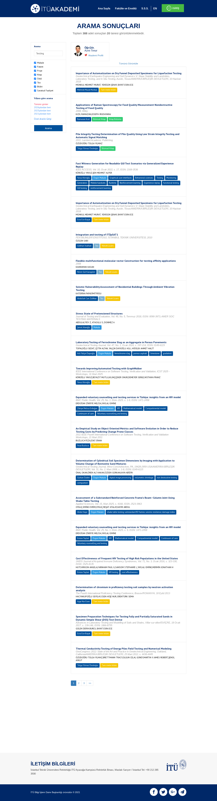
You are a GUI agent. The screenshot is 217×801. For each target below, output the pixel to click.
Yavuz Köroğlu (83, 177)
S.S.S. (145, 8)
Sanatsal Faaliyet (45, 90)
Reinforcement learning (130, 183)
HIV (118, 408)
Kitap (39, 74)
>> (90, 683)
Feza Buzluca (83, 445)
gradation (167, 353)
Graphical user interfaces (121, 177)
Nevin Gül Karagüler (86, 272)
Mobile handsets (98, 183)
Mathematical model (132, 408)
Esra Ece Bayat (83, 219)
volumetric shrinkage (144, 477)
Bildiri (40, 86)
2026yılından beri (42, 107)
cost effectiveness (130, 572)
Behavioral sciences (144, 177)
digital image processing (120, 477)
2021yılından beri (42, 113)
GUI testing (82, 188)
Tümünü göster (41, 104)
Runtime (112, 183)
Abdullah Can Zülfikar (87, 298)
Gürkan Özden (83, 477)
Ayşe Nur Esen (83, 601)
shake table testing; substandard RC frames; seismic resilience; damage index (141, 512)
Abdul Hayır (82, 512)
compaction (82, 482)
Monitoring (171, 177)
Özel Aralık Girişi (42, 118)
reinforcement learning (100, 188)
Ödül (39, 78)
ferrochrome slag (122, 353)
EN (155, 8)
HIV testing (113, 572)
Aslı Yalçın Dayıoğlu (86, 353)
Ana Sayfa (104, 8)
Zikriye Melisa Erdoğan (87, 408)
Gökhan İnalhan (84, 245)
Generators (82, 183)
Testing (159, 177)
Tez (39, 82)
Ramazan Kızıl (83, 119)
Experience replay (152, 183)
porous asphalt (140, 353)
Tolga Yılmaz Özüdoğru (87, 148)
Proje (39, 70)
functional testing (171, 183)
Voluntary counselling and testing (112, 413)
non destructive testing (167, 477)
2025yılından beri (42, 110)
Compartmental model (156, 408)
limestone (154, 353)
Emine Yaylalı (83, 538)
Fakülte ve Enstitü (126, 8)
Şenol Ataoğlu (83, 327)
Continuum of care (85, 413)
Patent (40, 66)
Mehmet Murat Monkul (87, 89)
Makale (40, 62)
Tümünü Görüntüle (128, 63)
